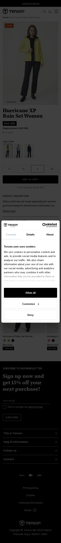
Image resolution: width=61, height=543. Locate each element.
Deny (30, 315)
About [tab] (50, 234)
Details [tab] (30, 234)
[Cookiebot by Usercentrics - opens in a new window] (43, 225)
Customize (28, 303)
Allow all (30, 292)
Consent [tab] (11, 234)
